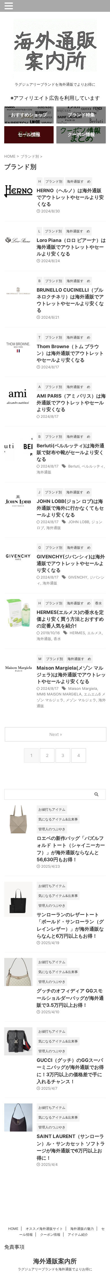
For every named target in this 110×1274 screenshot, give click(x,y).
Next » (55, 734)
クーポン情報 (50, 1234)
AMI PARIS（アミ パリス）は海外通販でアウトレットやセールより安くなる (71, 402)
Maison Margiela (82, 688)
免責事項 (14, 1247)
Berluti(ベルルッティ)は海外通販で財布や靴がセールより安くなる (70, 452)
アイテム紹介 (78, 1234)
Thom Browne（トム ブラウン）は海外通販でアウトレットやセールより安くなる (70, 353)
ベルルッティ (93, 466)
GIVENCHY (77, 577)
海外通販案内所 (55, 1261)
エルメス (94, 633)
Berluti (74, 466)
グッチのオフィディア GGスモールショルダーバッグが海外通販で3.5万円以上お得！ (70, 998)
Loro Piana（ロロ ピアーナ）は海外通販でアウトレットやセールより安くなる (71, 247)
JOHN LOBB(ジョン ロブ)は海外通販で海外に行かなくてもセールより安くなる (70, 508)
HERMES (77, 633)
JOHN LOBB (78, 522)
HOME (13, 1229)
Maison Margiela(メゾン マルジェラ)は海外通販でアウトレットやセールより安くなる (71, 674)
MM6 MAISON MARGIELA (59, 694)
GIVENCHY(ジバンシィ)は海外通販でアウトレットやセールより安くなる (71, 563)
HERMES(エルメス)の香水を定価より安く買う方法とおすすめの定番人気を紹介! (70, 619)
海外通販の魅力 (82, 1229)
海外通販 (44, 472)
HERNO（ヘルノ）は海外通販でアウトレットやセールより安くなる (70, 197)
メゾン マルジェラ (81, 700)
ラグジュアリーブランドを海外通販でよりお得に (55, 1269)
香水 (57, 638)
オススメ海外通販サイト (44, 1229)
